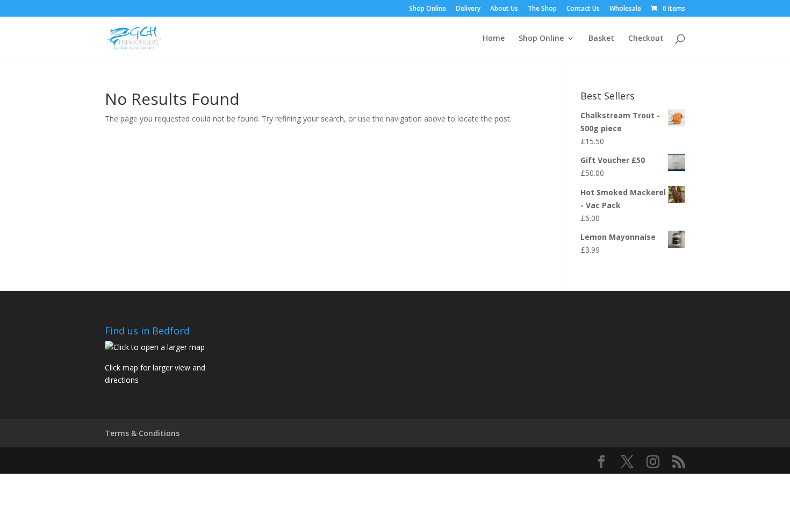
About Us (504, 9)
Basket (601, 38)
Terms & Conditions (142, 433)
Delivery (468, 9)
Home (494, 38)
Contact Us (583, 9)
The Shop (542, 9)
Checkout (646, 38)
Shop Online (427, 9)
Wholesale (625, 9)
